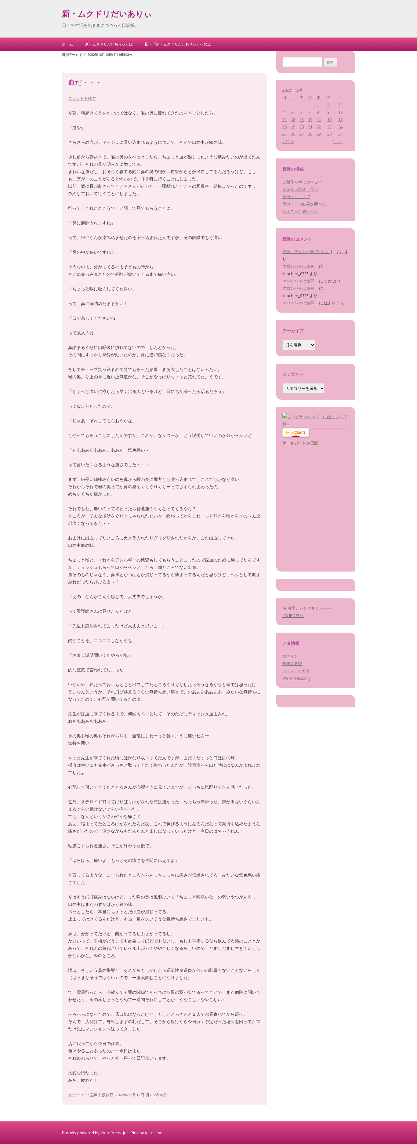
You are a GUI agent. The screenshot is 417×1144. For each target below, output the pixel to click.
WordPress (110, 1132)
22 (319, 126)
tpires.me (153, 1132)
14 (310, 119)
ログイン (290, 656)
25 (284, 134)
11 (284, 119)
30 (329, 134)
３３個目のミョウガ (300, 189)
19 (293, 126)
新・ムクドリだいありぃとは (109, 44)
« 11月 (288, 141)
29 (319, 134)
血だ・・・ (85, 83)
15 (319, 119)
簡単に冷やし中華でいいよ (306, 251)
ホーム (67, 44)
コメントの (296, 671)
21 (310, 126)
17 (340, 119)
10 (340, 112)
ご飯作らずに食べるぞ (302, 182)
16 (329, 119)
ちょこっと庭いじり (300, 211)
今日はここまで (296, 196)
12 (293, 119)
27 (301, 134)
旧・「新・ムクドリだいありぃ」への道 (178, 44)
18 (284, 126)
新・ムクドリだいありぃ (107, 14)
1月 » (337, 141)
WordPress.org (296, 678)
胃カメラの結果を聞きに (304, 204)
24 (340, 126)
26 (293, 134)
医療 (94, 1095)
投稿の (292, 663)
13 (301, 119)
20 (301, 126)
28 (310, 134)
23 (329, 126)
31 (340, 134)
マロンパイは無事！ (300, 266)
